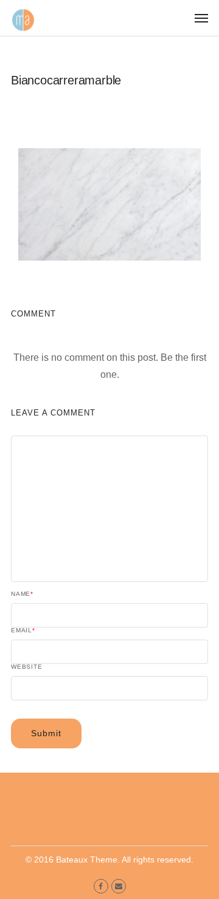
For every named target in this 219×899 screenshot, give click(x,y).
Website (26, 667)
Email (23, 630)
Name (22, 594)
